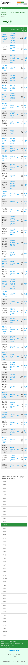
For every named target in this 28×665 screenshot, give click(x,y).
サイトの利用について (6, 647)
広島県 (4, 591)
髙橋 (25, 465)
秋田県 (4, 494)
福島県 (4, 501)
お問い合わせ (15, 645)
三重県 (4, 558)
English (7, 643)
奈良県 (4, 575)
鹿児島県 (5, 631)
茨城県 (4, 504)
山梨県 (4, 541)
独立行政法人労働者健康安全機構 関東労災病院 (13, 311)
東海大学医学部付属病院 (12, 273)
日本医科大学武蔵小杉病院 (12, 449)
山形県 (4, 498)
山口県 (4, 595)
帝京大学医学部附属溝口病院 (12, 320)
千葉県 (4, 518)
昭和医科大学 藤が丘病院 (12, 254)
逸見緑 (25, 220)
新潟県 (4, 528)
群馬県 (4, 511)
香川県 (4, 601)
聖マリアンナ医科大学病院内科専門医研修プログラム (4, 330)
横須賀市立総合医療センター (12, 132)
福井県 (4, 538)
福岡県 (4, 611)
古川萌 (25, 97)
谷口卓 (25, 243)
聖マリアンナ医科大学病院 (12, 329)
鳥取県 (4, 581)
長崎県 (4, 618)
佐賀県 (4, 615)
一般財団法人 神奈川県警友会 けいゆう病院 (12, 49)
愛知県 (4, 555)
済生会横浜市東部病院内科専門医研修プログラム (4, 38)
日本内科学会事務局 (14, 650)
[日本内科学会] (6, 4)
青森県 (4, 484)
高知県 (4, 608)
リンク (2, 643)
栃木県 (4, 508)
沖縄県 (4, 635)
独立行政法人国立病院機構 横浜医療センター (12, 366)
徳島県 (4, 598)
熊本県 (4, 622)
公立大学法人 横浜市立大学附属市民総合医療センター (12, 59)
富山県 (4, 531)
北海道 (4, 481)
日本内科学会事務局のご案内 (17, 643)
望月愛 (25, 78)
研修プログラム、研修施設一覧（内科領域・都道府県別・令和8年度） (14, 477)
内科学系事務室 (25, 273)
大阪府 (4, 568)
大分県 (4, 625)
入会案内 (3, 641)
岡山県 (4, 588)
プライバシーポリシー (11, 641)
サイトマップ (21, 641)
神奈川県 (5, 524)
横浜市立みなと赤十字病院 (12, 356)
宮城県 (4, 491)
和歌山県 (5, 578)
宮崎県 (4, 628)
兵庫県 (4, 571)
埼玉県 (4, 514)
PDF (18, 38)
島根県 (4, 585)
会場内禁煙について (5, 645)
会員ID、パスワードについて (21, 4)
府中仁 (25, 68)
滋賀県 (4, 561)
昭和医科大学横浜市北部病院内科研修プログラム (4, 263)
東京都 (4, 521)
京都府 (4, 565)
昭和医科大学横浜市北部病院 (12, 263)
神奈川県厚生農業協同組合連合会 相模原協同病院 (13, 185)
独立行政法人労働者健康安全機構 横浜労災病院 (13, 97)
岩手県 (4, 488)
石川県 (4, 535)
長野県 (4, 545)
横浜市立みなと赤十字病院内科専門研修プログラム (4, 356)
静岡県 (4, 551)
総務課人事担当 (25, 59)
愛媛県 (4, 605)
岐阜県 (4, 548)
